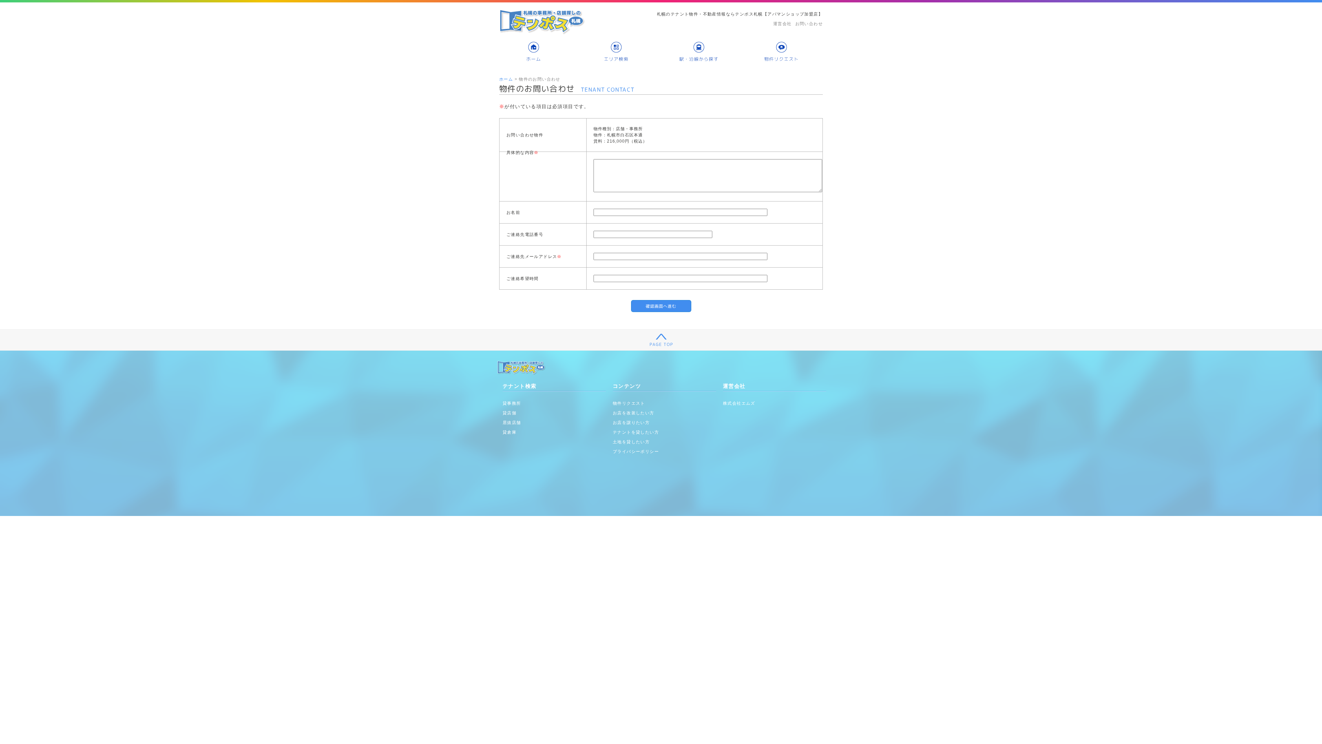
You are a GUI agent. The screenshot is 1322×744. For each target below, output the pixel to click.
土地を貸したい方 (631, 442)
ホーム (506, 79)
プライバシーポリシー (636, 451)
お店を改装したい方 (633, 413)
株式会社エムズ (739, 403)
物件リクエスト (629, 403)
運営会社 (782, 23)
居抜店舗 (512, 422)
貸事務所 (512, 403)
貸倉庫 (509, 432)
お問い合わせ (809, 23)
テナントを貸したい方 (636, 432)
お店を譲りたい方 (631, 422)
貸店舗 (509, 413)
